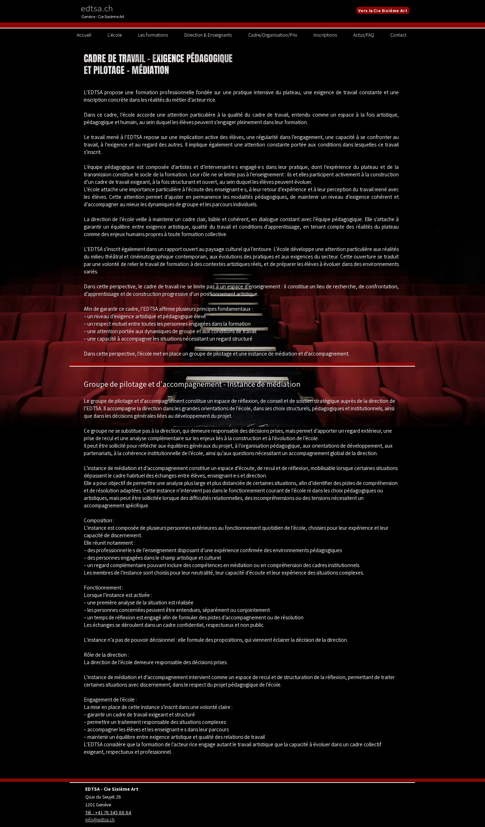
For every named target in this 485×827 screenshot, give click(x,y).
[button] (114, 34)
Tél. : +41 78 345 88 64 (108, 812)
